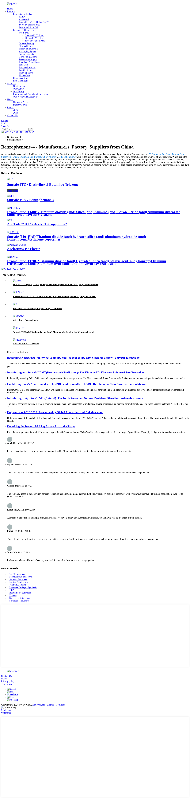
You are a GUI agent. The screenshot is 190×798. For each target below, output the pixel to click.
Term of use (6, 684)
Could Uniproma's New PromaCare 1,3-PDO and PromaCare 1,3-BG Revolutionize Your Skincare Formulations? (76, 384)
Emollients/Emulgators (29, 62)
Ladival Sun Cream (18, 582)
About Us (11, 83)
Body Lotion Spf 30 (67, 157)
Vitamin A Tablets (17, 584)
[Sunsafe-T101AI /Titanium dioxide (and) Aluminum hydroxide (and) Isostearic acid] (18, 328)
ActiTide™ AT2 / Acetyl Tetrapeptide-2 (37, 224)
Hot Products (38, 704)
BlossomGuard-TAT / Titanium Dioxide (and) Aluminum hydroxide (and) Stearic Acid (54, 296)
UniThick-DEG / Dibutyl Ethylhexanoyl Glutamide (37, 308)
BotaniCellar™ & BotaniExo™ (34, 22)
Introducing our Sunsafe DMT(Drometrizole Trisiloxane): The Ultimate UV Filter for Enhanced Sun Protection (75, 372)
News (10, 99)
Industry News (20, 104)
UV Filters (24, 32)
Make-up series (26, 72)
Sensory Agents (26, 54)
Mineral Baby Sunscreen (21, 576)
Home (10, 8)
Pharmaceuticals (20, 78)
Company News (20, 102)
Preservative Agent (28, 59)
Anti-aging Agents (27, 51)
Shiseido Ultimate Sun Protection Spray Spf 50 (35, 157)
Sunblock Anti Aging (19, 600)
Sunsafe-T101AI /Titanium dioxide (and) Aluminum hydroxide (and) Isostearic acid (53, 332)
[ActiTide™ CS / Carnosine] (19, 339)
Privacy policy (8, 681)
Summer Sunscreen (18, 579)
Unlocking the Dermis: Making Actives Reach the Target (41, 426)
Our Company (20, 86)
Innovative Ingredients (23, 14)
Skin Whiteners (26, 46)
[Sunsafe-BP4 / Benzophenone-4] (10, 196)
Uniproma (6, 712)
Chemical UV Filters (34, 35)
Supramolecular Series (29, 24)
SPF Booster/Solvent (35, 40)
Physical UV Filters (34, 38)
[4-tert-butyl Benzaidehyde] (18, 316)
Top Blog (60, 704)
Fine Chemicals (20, 80)
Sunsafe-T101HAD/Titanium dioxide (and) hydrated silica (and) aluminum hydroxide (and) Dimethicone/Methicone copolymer (76, 238)
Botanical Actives (27, 67)
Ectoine (12, 595)
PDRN (22, 16)
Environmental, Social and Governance (31, 94)
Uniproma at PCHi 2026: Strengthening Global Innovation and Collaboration (55, 412)
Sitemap (50, 704)
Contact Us (12, 115)
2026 (15, 112)
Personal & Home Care (24, 30)
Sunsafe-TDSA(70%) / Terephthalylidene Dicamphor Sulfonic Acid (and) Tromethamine (55, 284)
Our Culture (18, 88)
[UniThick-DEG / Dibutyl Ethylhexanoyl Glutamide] (15, 304)
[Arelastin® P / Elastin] (16, 245)
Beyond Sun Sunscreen (20, 592)
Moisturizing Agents (28, 48)
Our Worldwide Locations (25, 96)
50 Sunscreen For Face (159, 154)
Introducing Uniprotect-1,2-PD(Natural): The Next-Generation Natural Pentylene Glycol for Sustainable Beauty (75, 398)
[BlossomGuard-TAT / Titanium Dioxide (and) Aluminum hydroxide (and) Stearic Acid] (18, 292)
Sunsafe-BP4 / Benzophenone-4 (30, 200)
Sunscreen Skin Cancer (20, 598)
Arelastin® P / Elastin (23, 249)
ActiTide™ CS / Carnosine (26, 343)
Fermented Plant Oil (28, 27)
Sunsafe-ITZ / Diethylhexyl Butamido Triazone (43, 184)
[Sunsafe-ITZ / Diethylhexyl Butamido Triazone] (10, 179)
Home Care (24, 75)
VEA (11, 590)
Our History (18, 91)
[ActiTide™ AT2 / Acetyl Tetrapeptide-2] (9, 220)
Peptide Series (25, 70)
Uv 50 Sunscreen (17, 574)
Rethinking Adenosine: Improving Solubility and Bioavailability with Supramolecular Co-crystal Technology (73, 357)
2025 (15, 110)
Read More (12, 191)
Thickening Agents (28, 56)
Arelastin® (24, 19)
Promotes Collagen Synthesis (23, 587)
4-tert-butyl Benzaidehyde (25, 320)
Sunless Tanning (26, 43)
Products (11, 11)
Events (10, 107)
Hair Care (23, 64)
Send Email (6, 710)
